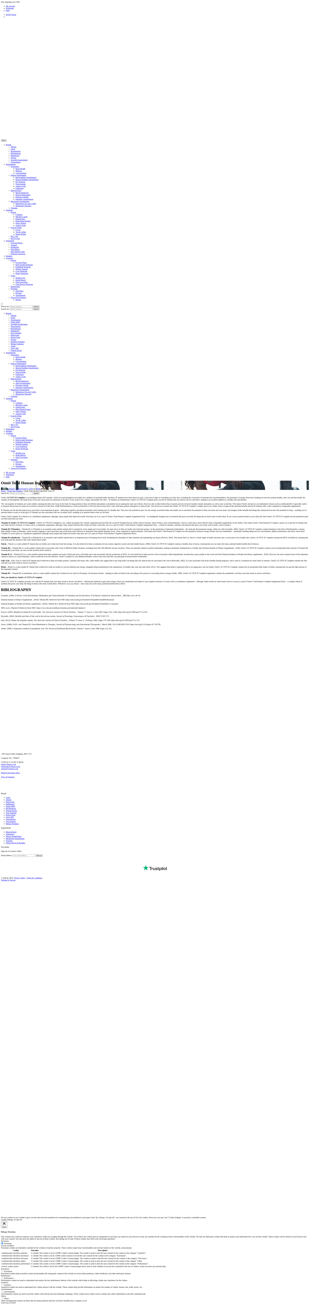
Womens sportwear (18, 254)
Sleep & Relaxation (23, 195)
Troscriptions (16, 162)
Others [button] (3, 1296)
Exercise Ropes (17, 243)
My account (10, 6)
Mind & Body (16, 191)
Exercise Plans (21, 263)
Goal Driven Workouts (24, 284)
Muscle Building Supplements (27, 180)
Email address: (7, 855)
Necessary (8, 1243)
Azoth (13, 346)
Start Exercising (22, 282)
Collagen (19, 215)
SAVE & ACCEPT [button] (8, 1303)
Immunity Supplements (24, 199)
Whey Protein (21, 223)
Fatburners (20, 188)
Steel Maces (15, 249)
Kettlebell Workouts (23, 267)
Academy (9, 258)
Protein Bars (20, 219)
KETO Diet (15, 239)
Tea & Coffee (21, 232)
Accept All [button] (18, 1220)
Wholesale (10, 8)
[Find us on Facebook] (3, 783)
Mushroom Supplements (20, 201)
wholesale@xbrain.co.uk (10, 767)
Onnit (13, 149)
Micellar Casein (21, 217)
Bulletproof (15, 156)
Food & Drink (16, 228)
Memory (19, 171)
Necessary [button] (5, 1241)
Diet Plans (19, 291)
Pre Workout (20, 182)
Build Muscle (21, 280)
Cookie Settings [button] (7, 1220)
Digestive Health (22, 197)
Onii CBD (15, 348)
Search (36, 307)
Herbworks (15, 335)
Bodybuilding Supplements (26, 177)
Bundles (9, 256)
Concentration (21, 173)
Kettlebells (15, 247)
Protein (13, 212)
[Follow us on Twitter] (3, 791)
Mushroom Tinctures (23, 206)
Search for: (5, 306)
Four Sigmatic (16, 333)
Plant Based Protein (23, 221)
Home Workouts (22, 273)
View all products (7, 777)
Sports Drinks (21, 234)
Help (8, 10)
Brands (8, 145)
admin (38, 489)
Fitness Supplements (18, 175)
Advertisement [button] (6, 1289)
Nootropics (15, 167)
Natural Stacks (16, 350)
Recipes (19, 293)
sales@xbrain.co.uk (8, 764)
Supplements (11, 164)
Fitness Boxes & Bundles (15, 843)
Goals (13, 276)
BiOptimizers (16, 153)
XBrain (13, 147)
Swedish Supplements (19, 160)
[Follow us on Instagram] (3, 787)
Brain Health (20, 169)
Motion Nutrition (17, 344)
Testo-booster (21, 184)
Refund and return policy (10, 773)
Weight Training (22, 269)
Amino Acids (21, 186)
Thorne (13, 158)
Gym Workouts (21, 271)
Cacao (18, 230)
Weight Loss (20, 278)
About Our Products (18, 297)
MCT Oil (14, 236)
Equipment (10, 241)
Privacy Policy (19, 878)
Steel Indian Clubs (18, 252)
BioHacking (15, 287)
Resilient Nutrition (18, 342)
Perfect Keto (15, 337)
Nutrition (9, 210)
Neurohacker (16, 151)
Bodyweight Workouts (24, 265)
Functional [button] (5, 1269)
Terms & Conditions (34, 878)
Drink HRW (15, 322)
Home (3, 491)
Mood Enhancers (22, 193)
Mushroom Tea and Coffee (26, 204)
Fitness (13, 260)
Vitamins (14, 208)
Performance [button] (6, 1276)
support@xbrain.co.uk (9, 769)
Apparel (14, 245)
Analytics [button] (4, 1282)
